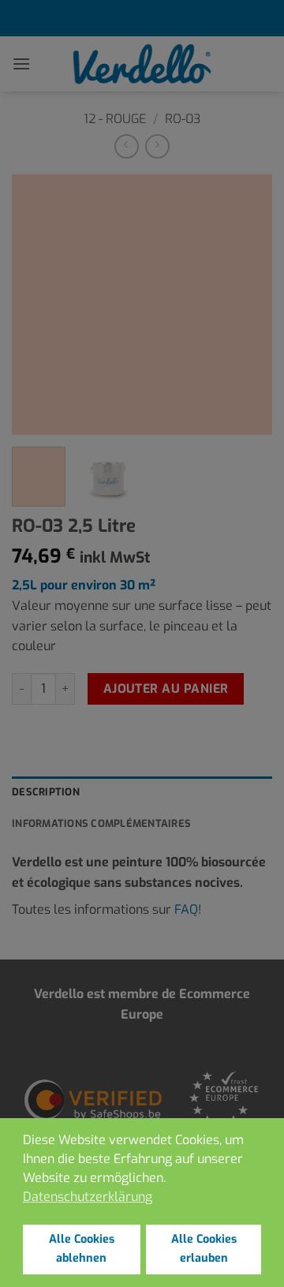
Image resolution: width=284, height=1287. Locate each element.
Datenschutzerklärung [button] (87, 1196)
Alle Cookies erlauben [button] (204, 1249)
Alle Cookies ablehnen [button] (81, 1249)
